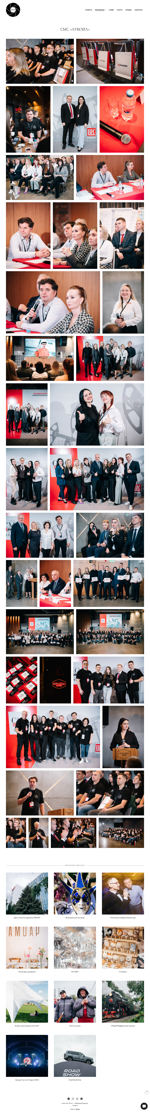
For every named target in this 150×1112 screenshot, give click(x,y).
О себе (111, 10)
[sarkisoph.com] (13, 10)
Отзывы (129, 10)
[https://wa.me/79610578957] (77, 1098)
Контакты (138, 10)
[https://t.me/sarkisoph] (69, 1098)
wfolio (78, 1109)
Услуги (119, 10)
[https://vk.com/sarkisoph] (81, 1098)
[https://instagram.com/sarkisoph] (73, 1098)
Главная (88, 10)
